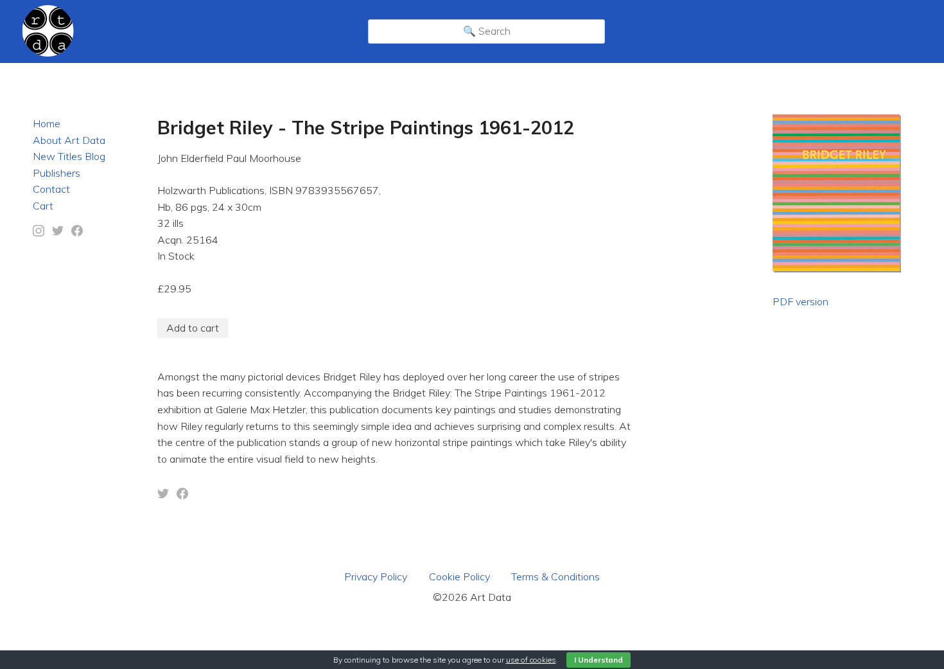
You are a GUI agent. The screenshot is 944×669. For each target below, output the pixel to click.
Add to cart (192, 327)
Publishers (56, 172)
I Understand (598, 660)
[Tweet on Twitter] (163, 495)
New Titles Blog (69, 156)
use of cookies (531, 660)
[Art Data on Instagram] (38, 232)
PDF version (800, 301)
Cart (43, 205)
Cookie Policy (459, 576)
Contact (51, 189)
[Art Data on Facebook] (77, 232)
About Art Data (69, 140)
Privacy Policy (375, 576)
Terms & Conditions (555, 576)
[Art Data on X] (58, 232)
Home (46, 123)
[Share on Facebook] (182, 495)
